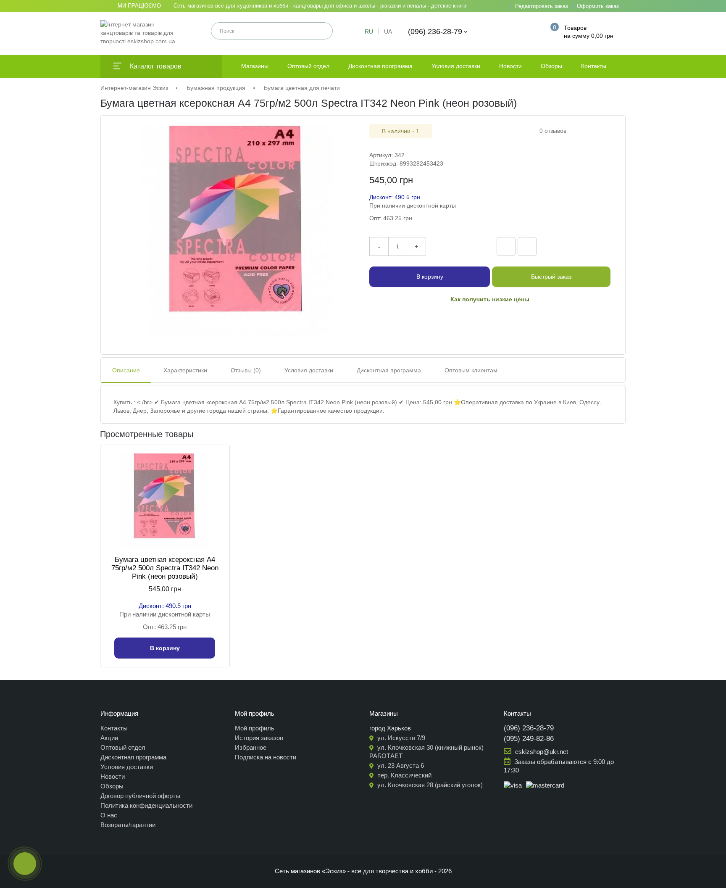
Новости (510, 66)
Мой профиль (254, 728)
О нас (108, 815)
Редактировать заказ (541, 6)
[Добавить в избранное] (527, 246)
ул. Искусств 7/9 (400, 737)
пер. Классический (403, 775)
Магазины (254, 66)
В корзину (429, 276)
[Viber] (566, 245)
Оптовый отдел (308, 66)
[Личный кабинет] (530, 32)
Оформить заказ (598, 6)
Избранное (250, 747)
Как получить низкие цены (489, 299)
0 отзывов (552, 130)
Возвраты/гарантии (127, 824)
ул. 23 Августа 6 (400, 765)
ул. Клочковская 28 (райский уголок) (429, 784)
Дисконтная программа (380, 66)
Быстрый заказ (551, 276)
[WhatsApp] (602, 245)
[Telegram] (584, 245)
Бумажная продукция (216, 87)
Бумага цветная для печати (302, 87)
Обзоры (551, 66)
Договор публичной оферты (140, 795)
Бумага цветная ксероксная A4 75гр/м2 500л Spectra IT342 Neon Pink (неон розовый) (164, 568)
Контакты (593, 66)
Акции (109, 737)
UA (388, 31)
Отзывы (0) (246, 370)
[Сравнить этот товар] (506, 246)
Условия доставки (455, 66)
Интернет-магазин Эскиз (134, 87)
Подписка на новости (265, 757)
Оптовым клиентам (471, 370)
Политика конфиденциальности (146, 805)
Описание (126, 370)
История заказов (259, 737)
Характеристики (185, 370)
